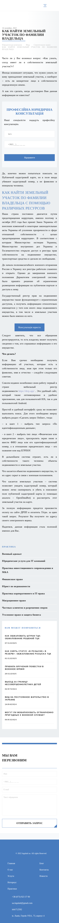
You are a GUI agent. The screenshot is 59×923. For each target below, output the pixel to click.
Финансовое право (12, 579)
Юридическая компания (12, 45)
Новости (44, 876)
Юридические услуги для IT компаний (23, 561)
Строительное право (42, 45)
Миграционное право (14, 600)
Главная (11, 863)
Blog (28, 45)
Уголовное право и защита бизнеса (21, 614)
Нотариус (12, 882)
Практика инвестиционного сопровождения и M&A (27, 570)
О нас (10, 870)
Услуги (11, 876)
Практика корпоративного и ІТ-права (23, 593)
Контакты (44, 870)
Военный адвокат (12, 554)
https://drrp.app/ (26, 391)
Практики (12, 889)
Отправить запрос (29, 823)
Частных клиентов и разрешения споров (24, 607)
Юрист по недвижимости (16, 586)
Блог (42, 863)
